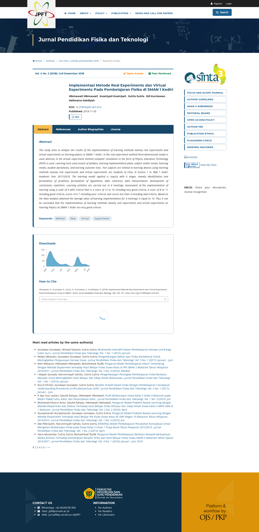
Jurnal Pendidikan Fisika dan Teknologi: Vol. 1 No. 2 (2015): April (99, 429)
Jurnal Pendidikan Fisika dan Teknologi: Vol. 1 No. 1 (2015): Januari (92, 353)
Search (223, 12)
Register (217, 3)
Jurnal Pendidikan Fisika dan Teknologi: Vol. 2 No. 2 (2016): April (89, 409)
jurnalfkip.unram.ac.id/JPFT (64, 514)
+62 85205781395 (65, 507)
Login (229, 3)
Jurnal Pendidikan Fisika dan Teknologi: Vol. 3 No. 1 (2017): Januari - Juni (130, 360)
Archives (50, 60)
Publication (120, 13)
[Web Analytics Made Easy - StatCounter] (192, 165)
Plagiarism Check (199, 140)
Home (71, 13)
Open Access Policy (201, 119)
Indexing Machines (200, 147)
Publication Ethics (200, 133)
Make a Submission (200, 106)
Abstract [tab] (43, 129)
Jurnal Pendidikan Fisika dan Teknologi (93, 39)
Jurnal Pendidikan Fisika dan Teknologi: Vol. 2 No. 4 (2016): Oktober (91, 371)
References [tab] (63, 129)
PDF (76, 117)
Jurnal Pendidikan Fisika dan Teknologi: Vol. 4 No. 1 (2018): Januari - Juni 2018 (97, 441)
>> (48, 447)
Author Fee (195, 126)
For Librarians (106, 514)
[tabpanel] (103, 180)
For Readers (105, 511)
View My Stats (208, 165)
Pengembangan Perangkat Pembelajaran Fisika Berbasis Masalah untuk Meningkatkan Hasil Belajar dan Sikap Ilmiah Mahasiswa (102, 376)
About (84, 13)
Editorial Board (198, 113)
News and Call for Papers (154, 13)
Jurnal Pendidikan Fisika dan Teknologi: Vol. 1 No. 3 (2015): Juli (134, 399)
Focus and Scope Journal (205, 92)
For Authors (105, 507)
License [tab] (116, 129)
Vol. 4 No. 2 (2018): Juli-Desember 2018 (78, 60)
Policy (100, 13)
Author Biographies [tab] (90, 129)
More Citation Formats (54, 299)
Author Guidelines (200, 99)
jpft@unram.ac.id (59, 511)
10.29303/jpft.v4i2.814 (88, 107)
